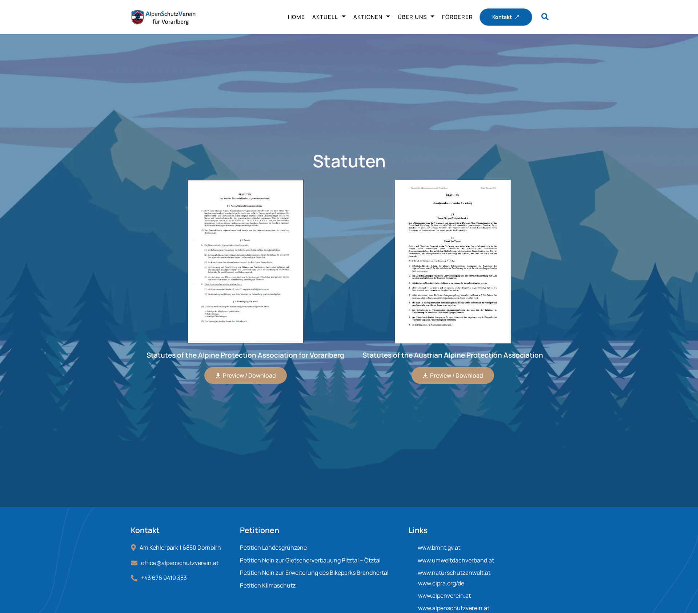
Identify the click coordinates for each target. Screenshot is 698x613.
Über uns (412, 17)
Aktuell (325, 17)
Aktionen (367, 17)
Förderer (457, 17)
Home (296, 17)
